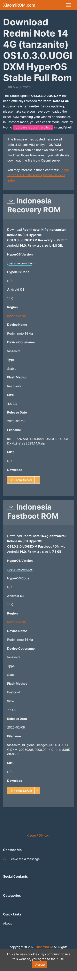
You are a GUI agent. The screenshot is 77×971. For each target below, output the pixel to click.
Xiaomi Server (22, 480)
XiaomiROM (44, 947)
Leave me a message (24, 859)
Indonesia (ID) (17, 316)
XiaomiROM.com (19, 5)
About (7, 923)
